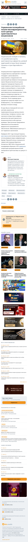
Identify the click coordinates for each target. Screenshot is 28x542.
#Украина (9, 196)
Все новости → (23, 382)
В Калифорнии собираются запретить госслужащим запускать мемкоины (12, 352)
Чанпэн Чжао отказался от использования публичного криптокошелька (7, 252)
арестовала (4, 136)
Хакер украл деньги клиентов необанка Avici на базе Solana (12, 358)
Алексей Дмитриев (13, 175)
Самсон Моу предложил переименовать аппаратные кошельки (12, 378)
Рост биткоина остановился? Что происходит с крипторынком (11, 363)
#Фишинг (4, 193)
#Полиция (4, 190)
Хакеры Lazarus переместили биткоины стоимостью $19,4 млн (14, 347)
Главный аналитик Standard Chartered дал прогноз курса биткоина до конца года (20, 275)
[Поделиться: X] (13, 24)
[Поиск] (25, 2)
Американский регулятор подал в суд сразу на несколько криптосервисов (13, 373)
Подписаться (14, 402)
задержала (22, 146)
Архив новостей (5, 539)
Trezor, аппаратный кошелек (7, 412)
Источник (3, 203)
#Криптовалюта (12, 193)
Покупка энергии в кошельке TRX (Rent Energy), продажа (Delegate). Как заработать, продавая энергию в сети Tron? (14, 439)
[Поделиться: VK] (8, 24)
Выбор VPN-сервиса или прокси (8, 432)
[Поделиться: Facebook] (11, 24)
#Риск (3, 196)
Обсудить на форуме (7, 207)
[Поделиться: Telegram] (16, 24)
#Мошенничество (21, 190)
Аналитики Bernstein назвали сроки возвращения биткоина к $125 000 (7, 275)
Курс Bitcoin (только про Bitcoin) (8, 426)
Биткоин (17, 247)
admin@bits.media (8, 504)
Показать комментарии (8, 211)
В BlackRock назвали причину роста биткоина (21, 251)
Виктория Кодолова (13, 159)
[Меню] (2, 2)
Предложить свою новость (14, 479)
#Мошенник (11, 190)
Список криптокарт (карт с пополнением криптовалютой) (10, 419)
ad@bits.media (7, 519)
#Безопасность (21, 193)
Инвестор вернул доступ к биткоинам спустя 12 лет (12, 368)
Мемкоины (5, 247)
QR (3, 537)
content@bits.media (8, 512)
